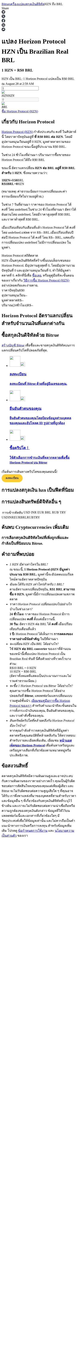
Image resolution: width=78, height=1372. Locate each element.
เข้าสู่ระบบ (9, 1246)
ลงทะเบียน (12, 478)
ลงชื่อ (19, 1247)
